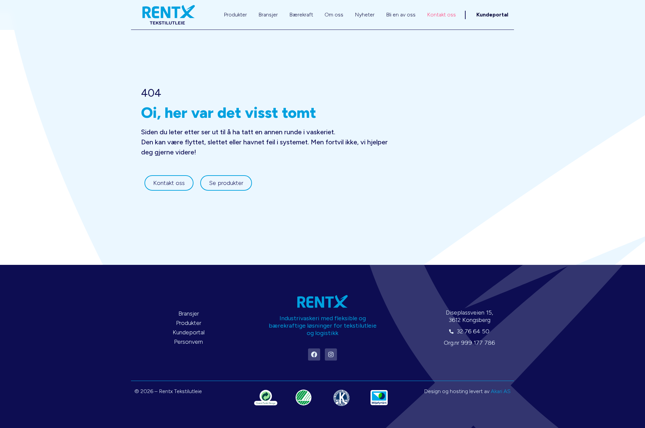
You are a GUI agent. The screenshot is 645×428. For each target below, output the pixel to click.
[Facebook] (314, 354)
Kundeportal (492, 14)
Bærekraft (301, 14)
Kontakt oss (441, 14)
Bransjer (268, 14)
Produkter (235, 14)
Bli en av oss (401, 14)
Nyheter (365, 14)
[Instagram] (331, 354)
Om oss (334, 14)
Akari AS (501, 391)
